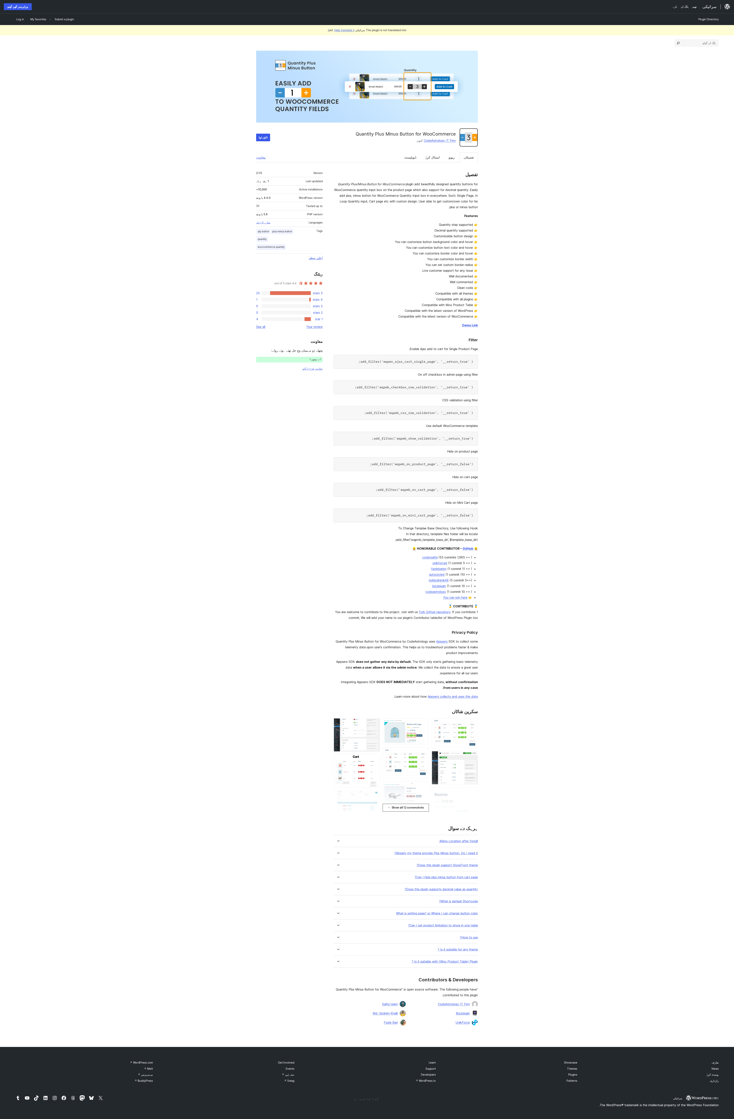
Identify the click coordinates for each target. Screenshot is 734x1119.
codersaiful (430, 557)
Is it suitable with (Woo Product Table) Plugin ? (445, 961)
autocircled (437, 574)
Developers (428, 1074)
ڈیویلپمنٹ (410, 157)
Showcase (570, 1062)
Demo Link (470, 325)
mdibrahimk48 (439, 580)
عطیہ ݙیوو (288, 1074)
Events (290, 1068)
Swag (289, 1080)
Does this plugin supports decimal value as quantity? (441, 889)
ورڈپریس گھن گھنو (17, 6)
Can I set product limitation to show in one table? (443, 925)
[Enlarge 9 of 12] (375, 723)
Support (430, 1068)
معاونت (261, 157)
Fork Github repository (434, 612)
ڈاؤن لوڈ (263, 137)
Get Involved (286, 1062)
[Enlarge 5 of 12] (423, 723)
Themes (572, 1068)
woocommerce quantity (271, 246)
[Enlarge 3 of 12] (473, 793)
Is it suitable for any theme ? (458, 949)
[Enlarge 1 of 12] (473, 723)
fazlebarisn (439, 569)
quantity (262, 239)
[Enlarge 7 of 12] (423, 786)
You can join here (455, 597)
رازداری (714, 1080)
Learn (432, 1062)
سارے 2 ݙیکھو (263, 222)
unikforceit (440, 563)
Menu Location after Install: (458, 841)
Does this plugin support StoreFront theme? (447, 865)
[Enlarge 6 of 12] (423, 752)
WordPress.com (141, 1062)
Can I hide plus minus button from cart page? (446, 877)
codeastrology (435, 592)
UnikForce (463, 1022)
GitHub (468, 548)
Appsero (442, 641)
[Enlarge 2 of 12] (473, 756)
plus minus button (282, 231)
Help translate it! (341, 30)
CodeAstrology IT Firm (440, 140)
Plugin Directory (708, 19)
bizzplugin (439, 586)
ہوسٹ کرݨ (712, 1074)
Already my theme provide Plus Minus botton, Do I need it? (436, 853)
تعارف (715, 1062)
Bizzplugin (463, 1013)
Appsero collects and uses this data (453, 696)
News (715, 1068)
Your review (314, 327)
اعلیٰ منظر (316, 258)
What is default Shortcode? (458, 901)
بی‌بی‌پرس (145, 1074)
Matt (148, 1068)
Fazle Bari (391, 1022)
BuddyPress (143, 1080)
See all (260, 327)
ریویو (452, 157)
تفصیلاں (469, 157)
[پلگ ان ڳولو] (678, 43)
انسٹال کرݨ (432, 157)
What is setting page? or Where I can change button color (437, 913)
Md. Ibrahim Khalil (385, 1013)
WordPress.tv (426, 1080)
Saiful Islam (390, 1004)
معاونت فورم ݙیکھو (312, 368)
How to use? (469, 937)
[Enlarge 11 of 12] (375, 796)
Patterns (572, 1080)
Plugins (572, 1074)
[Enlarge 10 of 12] (375, 760)
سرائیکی (677, 1098)
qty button (263, 231)
